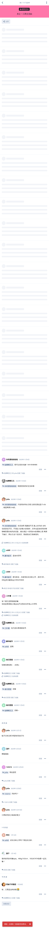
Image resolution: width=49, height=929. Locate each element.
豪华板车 (8, 556)
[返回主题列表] (2, 2)
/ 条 (24, 3)
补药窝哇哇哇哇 (10, 486)
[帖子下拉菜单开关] (45, 469)
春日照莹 (8, 689)
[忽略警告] (30, 924)
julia (6, 772)
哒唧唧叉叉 (9, 465)
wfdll (7, 647)
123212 (7, 794)
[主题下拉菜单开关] (46, 2)
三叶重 (7, 628)
